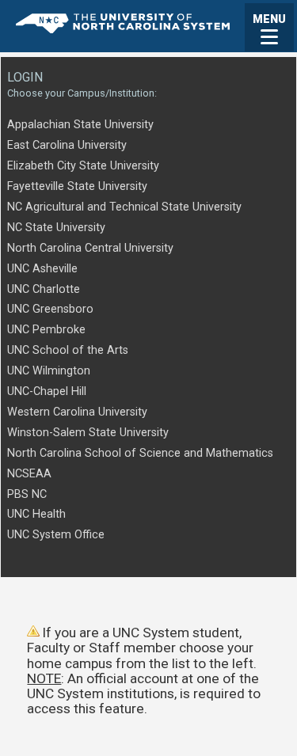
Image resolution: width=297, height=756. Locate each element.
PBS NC (27, 494)
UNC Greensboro (50, 309)
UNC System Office (56, 534)
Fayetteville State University (77, 186)
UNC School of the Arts (67, 350)
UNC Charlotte (43, 289)
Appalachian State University (80, 124)
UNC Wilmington (48, 371)
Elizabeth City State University (83, 166)
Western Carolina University (77, 412)
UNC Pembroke (46, 329)
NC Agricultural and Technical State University (124, 207)
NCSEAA (29, 474)
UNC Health (36, 514)
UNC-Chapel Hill (46, 391)
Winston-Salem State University (88, 432)
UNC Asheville (42, 268)
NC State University (56, 227)
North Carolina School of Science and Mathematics (140, 453)
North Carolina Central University (90, 248)
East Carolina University (67, 145)
